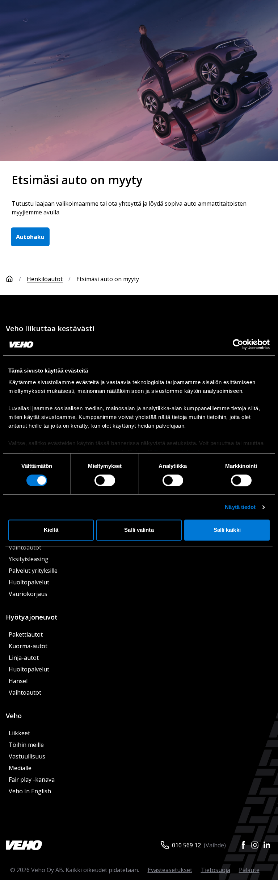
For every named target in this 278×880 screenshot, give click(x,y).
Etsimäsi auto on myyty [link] (107, 279)
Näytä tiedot (240, 507)
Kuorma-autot (28, 646)
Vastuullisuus (27, 756)
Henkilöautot (45, 279)
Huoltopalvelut (29, 582)
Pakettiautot (26, 634)
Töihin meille (26, 745)
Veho (14, 715)
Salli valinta (138, 530)
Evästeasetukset (170, 870)
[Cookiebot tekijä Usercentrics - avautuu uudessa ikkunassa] (238, 344)
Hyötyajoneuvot (32, 617)
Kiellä (51, 530)
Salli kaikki (227, 530)
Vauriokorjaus (28, 594)
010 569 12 (186, 845)
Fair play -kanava (32, 780)
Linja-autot (24, 658)
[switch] (104, 480)
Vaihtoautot (25, 547)
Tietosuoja (215, 870)
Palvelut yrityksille (33, 571)
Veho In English (30, 791)
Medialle (20, 768)
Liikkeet (19, 733)
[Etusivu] (9, 279)
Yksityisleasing (29, 559)
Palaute (249, 870)
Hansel (18, 681)
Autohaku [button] (30, 237)
